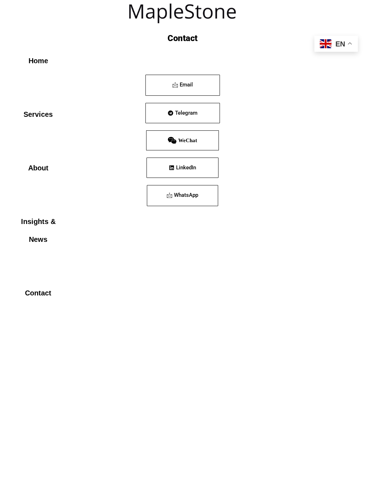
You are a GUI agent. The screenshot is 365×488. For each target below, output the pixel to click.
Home (38, 61)
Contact (38, 293)
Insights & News (38, 230)
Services (38, 114)
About (38, 168)
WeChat (187, 140)
